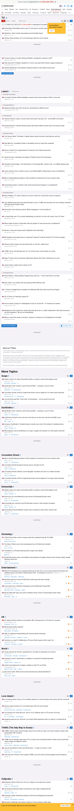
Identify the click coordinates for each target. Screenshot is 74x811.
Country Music (8, 583)
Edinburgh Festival (9, 590)
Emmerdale (8, 12)
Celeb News (21, 576)
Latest (8, 21)
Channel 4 (6, 799)
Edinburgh (17, 590)
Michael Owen (27, 710)
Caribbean (19, 637)
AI (30, 9)
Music (21, 583)
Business (35, 9)
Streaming (35, 12)
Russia (13, 675)
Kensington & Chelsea (10, 637)
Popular (13, 21)
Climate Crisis (23, 9)
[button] (22, 21)
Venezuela (15, 655)
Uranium (20, 669)
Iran (16, 9)
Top (3, 21)
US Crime (10, 548)
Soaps (29, 12)
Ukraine (11, 9)
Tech (63, 9)
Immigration (7, 624)
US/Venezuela (8, 655)
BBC (5, 421)
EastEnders (64, 12)
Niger (15, 669)
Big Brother (56, 12)
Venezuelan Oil (23, 655)
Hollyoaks (23, 12)
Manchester (14, 576)
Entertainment (56, 9)
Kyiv (10, 675)
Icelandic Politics (8, 662)
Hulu (5, 548)
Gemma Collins (8, 745)
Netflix (49, 12)
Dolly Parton (16, 583)
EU (19, 662)
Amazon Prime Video (9, 541)
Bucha (5, 675)
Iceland (16, 662)
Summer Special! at (36, 2)
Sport (48, 9)
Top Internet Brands (14, 563)
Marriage (13, 383)
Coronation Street (8, 396)
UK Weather (15, 631)
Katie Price (7, 576)
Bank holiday (7, 631)
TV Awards (43, 12)
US (16, 624)
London (25, 637)
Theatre (23, 590)
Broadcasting (19, 716)
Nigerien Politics (8, 669)
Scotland (20, 644)
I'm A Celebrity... (11, 716)
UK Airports (7, 644)
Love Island (16, 12)
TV (2, 12)
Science (69, 9)
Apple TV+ (7, 554)
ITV (5, 716)
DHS (13, 624)
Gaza (6, 9)
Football (42, 9)
